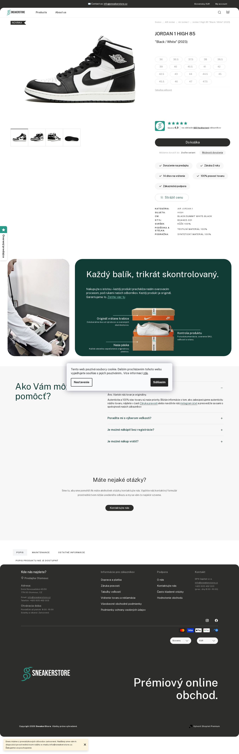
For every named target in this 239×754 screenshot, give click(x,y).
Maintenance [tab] (41, 552)
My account (221, 4)
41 (204, 66)
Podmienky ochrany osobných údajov (123, 609)
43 (176, 74)
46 (176, 81)
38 (205, 59)
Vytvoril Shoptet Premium (206, 726)
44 (190, 74)
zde (145, 373)
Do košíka (193, 142)
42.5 (161, 74)
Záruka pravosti (149, 403)
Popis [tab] (20, 552)
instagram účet (188, 403)
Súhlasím (159, 382)
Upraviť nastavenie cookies (91, 726)
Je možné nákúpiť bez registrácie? (131, 429)
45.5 (161, 81)
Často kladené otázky (170, 591)
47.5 (205, 81)
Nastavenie (81, 382)
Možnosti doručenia (212, 152)
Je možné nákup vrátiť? (123, 441)
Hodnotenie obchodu (170, 597)
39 (161, 66)
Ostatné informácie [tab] (71, 552)
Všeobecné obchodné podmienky (121, 603)
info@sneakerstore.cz (115, 3)
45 (220, 74)
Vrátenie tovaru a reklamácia (118, 597)
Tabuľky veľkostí (111, 591)
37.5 (190, 59)
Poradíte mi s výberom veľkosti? (129, 418)
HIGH (180, 212)
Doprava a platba (111, 579)
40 (175, 66)
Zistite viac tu (116, 297)
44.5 (205, 74)
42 (218, 66)
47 (190, 81)
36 (161, 59)
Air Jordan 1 (185, 208)
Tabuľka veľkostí (163, 90)
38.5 (220, 59)
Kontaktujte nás (119, 507)
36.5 (176, 59)
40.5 (190, 66)
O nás (160, 579)
